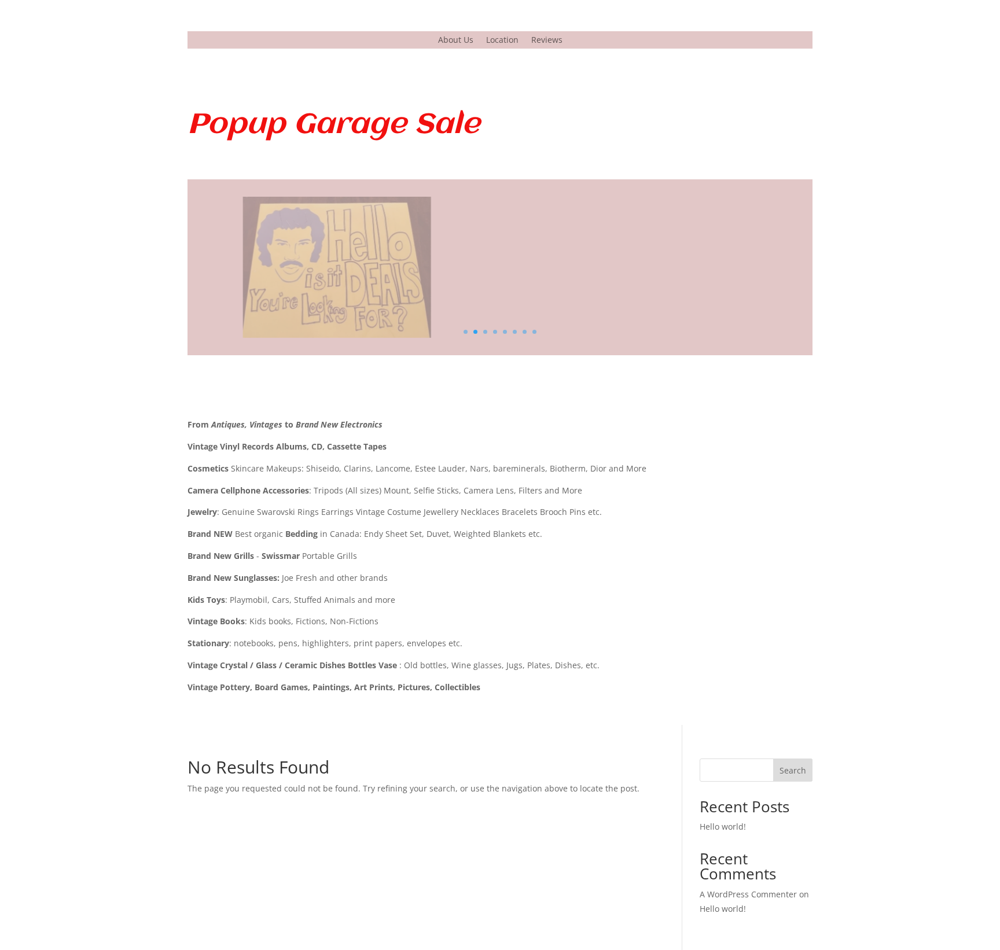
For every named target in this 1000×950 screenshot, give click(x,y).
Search (793, 770)
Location (502, 40)
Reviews (546, 40)
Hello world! (723, 826)
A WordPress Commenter (748, 894)
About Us (455, 40)
